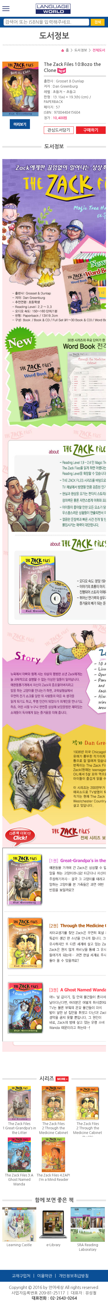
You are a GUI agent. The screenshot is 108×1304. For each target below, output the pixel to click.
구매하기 (90, 130)
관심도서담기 (59, 130)
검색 (97, 22)
